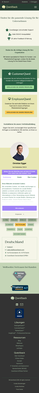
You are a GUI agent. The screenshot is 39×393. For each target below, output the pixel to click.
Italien (20, 229)
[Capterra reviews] (19, 288)
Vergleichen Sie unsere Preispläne (19, 87)
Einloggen (34, 2)
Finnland (14, 220)
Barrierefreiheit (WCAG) (19, 368)
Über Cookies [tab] (32, 177)
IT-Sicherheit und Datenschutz (19, 366)
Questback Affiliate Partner (19, 371)
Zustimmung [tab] (7, 177)
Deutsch (6, 2)
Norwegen (32, 220)
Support (10, 247)
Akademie (25, 2)
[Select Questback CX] (19, 73)
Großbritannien (19, 234)
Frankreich (11, 229)
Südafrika (28, 229)
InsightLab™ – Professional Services (19, 333)
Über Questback (19, 356)
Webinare (19, 343)
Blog (19, 341)
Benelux (23, 220)
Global (5, 220)
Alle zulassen (19, 208)
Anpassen (18, 214)
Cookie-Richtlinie (19, 386)
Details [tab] (19, 177)
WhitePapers (19, 346)
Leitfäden (19, 348)
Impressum (19, 363)
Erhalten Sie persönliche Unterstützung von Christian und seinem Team (19, 172)
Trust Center (19, 389)
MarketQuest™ (19, 330)
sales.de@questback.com (15, 250)
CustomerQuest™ (19, 328)
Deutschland (20, 225)
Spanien (30, 225)
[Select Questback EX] (19, 99)
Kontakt (19, 361)
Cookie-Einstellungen (19, 383)
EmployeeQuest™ (19, 325)
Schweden (9, 225)
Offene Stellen (19, 358)
